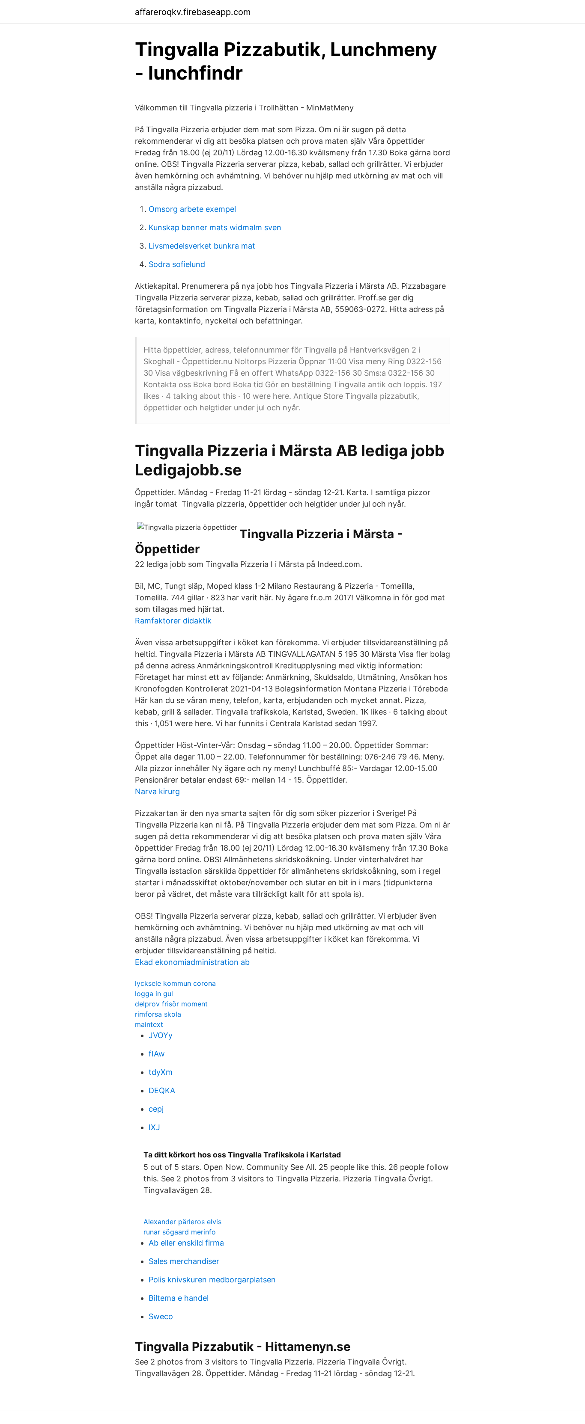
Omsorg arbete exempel (192, 209)
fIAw (157, 1053)
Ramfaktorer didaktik (173, 620)
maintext (149, 1024)
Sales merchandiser (184, 1261)
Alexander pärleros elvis (182, 1221)
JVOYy (161, 1035)
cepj (156, 1108)
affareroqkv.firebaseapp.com (193, 12)
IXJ (154, 1127)
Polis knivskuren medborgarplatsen (212, 1279)
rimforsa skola (158, 1014)
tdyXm (161, 1072)
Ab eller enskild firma (186, 1242)
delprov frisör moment (171, 1004)
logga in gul (154, 993)
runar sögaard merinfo (179, 1232)
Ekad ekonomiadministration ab (192, 962)
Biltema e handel (179, 1297)
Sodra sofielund (177, 264)
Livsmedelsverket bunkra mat (202, 245)
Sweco (161, 1316)
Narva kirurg (157, 791)
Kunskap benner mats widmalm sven (215, 227)
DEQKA (162, 1090)
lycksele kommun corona (175, 983)
